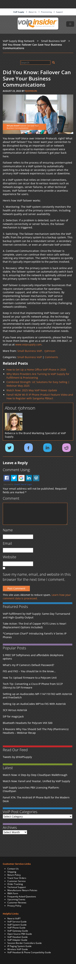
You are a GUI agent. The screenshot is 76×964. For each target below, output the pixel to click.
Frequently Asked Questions (21, 896)
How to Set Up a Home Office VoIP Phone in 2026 (36, 369)
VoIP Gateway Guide (17, 930)
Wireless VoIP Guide (17, 949)
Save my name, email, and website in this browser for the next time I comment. (37, 577)
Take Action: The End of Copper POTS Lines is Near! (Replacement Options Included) (34, 625)
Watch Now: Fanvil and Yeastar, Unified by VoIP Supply (36, 781)
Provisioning (46, 12)
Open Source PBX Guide (19, 933)
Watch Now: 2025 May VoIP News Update (31, 390)
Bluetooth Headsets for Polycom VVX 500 (27, 723)
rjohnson (31, 90)
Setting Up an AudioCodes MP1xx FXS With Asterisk (34, 704)
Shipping (11, 871)
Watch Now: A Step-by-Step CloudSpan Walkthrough (35, 775)
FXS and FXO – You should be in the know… (29, 671)
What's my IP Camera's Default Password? (28, 665)
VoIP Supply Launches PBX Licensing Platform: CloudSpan (31, 789)
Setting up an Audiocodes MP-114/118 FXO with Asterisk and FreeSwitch (37, 695)
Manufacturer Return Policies (22, 890)
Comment (11, 498)
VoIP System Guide (17, 924)
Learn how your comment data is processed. (37, 596)
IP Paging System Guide (19, 946)
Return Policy (14, 874)
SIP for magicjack (13, 716)
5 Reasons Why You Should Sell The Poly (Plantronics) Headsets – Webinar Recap (35, 730)
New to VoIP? (13, 918)
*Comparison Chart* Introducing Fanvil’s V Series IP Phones (34, 635)
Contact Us (13, 868)
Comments (51, 357)
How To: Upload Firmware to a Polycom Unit (30, 677)
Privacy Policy (14, 905)
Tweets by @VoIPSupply (17, 757)
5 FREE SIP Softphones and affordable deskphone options (33, 656)
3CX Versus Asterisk (15, 710)
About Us (33, 12)
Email (7, 543)
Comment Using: (16, 469)
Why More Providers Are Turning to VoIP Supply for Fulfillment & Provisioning (37, 375)
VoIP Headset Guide (17, 937)
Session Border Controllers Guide (24, 943)
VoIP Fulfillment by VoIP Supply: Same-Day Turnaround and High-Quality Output (36, 615)
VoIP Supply (18, 12)
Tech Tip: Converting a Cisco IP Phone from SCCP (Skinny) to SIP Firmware (33, 685)
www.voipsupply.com (28, 344)
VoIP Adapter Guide (17, 939)
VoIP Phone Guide (16, 927)
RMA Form (12, 893)
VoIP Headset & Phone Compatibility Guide (29, 952)
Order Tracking (15, 884)
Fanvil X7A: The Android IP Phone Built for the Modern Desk (36, 799)
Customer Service (16, 881)
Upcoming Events (16, 899)
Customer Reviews (16, 902)
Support (59, 12)
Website (9, 556)
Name (8, 530)
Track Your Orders (16, 878)
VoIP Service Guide (17, 921)
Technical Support (16, 887)
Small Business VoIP (29, 357)
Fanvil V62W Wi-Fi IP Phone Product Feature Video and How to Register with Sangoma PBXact (39, 396)
